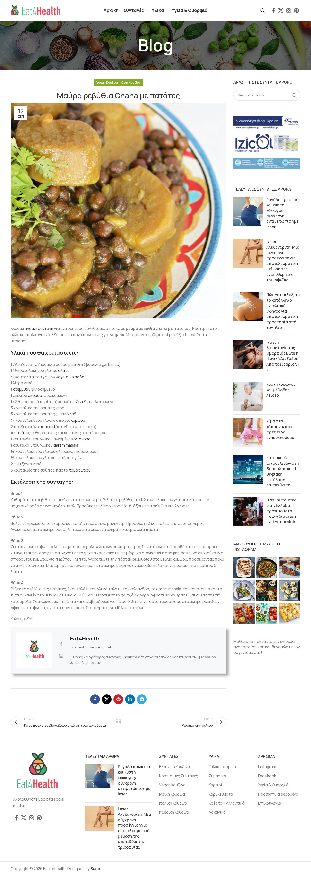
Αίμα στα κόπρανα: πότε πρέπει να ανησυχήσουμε (280, 429)
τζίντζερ (82, 401)
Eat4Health (84, 638)
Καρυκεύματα (221, 794)
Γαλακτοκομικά (222, 766)
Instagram (267, 766)
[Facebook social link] (273, 10)
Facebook (267, 776)
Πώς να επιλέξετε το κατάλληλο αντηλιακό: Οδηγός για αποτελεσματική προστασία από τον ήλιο (283, 311)
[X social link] (280, 10)
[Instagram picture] (244, 567)
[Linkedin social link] (130, 699)
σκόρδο (35, 395)
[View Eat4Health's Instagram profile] (61, 656)
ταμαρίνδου (80, 470)
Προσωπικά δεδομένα (278, 794)
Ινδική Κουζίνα (130, 82)
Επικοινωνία (269, 803)
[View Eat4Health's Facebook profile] (61, 644)
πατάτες (22, 432)
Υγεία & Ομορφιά (273, 785)
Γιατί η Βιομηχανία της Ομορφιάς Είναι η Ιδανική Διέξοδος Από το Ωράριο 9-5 (282, 356)
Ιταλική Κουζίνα (173, 803)
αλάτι (63, 370)
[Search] (263, 10)
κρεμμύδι (21, 389)
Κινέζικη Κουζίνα (174, 812)
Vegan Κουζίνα (107, 82)
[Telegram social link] (142, 699)
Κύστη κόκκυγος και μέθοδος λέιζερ (280, 390)
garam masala (65, 445)
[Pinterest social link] (296, 10)
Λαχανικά (217, 812)
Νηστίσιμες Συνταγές (178, 776)
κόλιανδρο (81, 439)
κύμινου (78, 420)
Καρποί (215, 785)
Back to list (118, 722)
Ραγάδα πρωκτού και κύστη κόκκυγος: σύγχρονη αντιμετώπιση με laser (282, 213)
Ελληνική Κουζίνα (174, 766)
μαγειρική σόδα (70, 376)
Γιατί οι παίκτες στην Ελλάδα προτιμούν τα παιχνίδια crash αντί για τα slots (281, 511)
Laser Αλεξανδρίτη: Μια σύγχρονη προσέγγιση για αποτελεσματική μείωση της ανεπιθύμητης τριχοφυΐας (282, 260)
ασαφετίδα (50, 426)
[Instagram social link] (288, 10)
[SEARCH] (294, 95)
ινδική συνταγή (39, 328)
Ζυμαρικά (217, 776)
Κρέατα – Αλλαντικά (227, 803)
